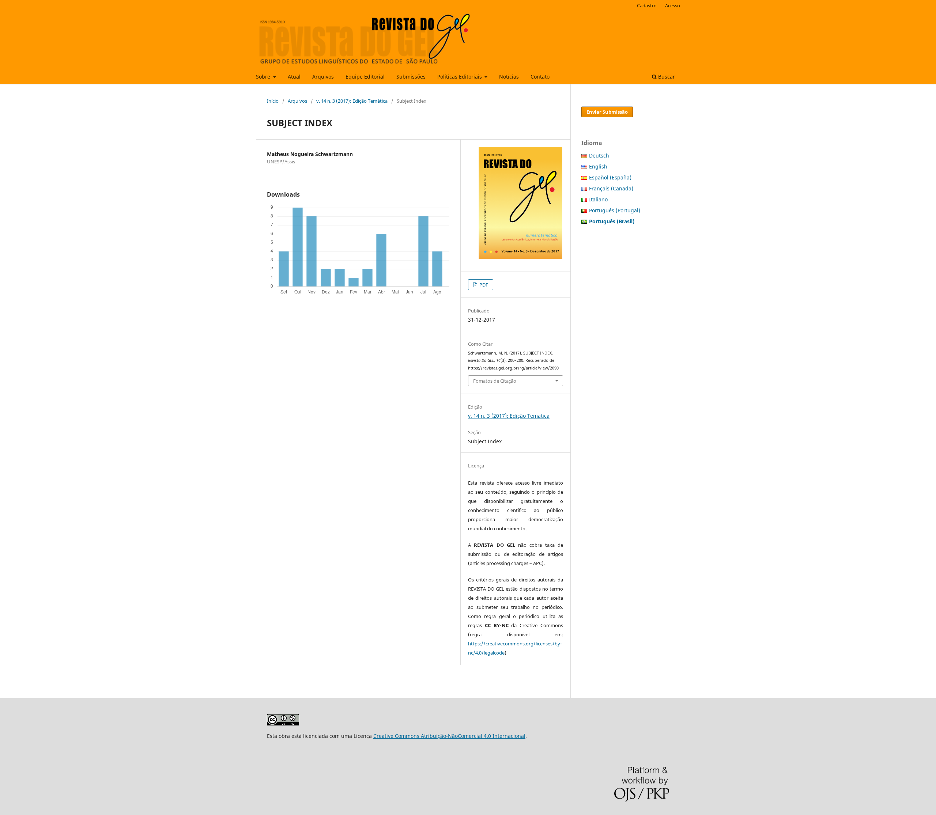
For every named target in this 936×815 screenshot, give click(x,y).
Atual (294, 76)
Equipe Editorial (365, 76)
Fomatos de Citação (494, 381)
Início (273, 101)
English (598, 166)
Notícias (509, 76)
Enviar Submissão (607, 112)
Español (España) (610, 177)
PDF (483, 284)
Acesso (672, 5)
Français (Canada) (611, 188)
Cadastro (647, 5)
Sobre (264, 76)
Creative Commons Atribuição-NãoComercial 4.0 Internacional (449, 735)
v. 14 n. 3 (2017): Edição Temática (352, 101)
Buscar (666, 76)
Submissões (411, 76)
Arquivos (323, 76)
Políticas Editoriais (460, 76)
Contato (540, 76)
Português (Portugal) (614, 210)
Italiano (598, 199)
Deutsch (599, 155)
